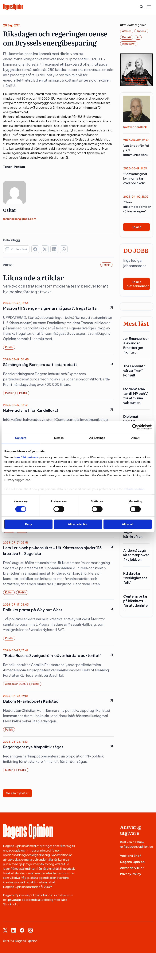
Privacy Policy (130, 874)
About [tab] (135, 437)
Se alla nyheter (17, 793)
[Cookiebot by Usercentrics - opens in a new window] (135, 427)
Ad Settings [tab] (97, 437)
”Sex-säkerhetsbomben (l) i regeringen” (136, 206)
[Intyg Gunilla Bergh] (136, 69)
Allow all (127, 524)
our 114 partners (27, 457)
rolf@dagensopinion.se (136, 847)
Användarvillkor (132, 868)
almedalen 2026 (15, 683)
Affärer (126, 31)
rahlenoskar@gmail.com (19, 218)
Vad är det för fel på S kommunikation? (136, 150)
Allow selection (78, 524)
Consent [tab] (20, 437)
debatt (126, 37)
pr (138, 37)
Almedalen (128, 43)
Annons (141, 31)
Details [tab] (59, 437)
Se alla (136, 227)
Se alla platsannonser (138, 284)
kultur (9, 592)
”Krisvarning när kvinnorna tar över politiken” (135, 178)
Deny (28, 524)
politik (106, 264)
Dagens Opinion (132, 862)
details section (134, 489)
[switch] (58, 509)
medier (9, 392)
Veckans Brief (130, 856)
